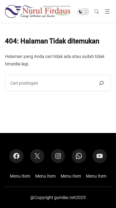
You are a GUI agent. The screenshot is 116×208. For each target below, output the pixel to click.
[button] (96, 11)
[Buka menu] (107, 11)
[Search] (101, 83)
